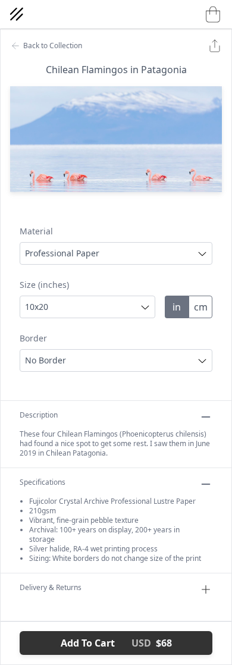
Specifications (42, 482)
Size (44, 284)
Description (39, 415)
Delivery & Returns (50, 587)
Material (36, 231)
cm (201, 306)
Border (33, 338)
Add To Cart (116, 643)
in (177, 306)
